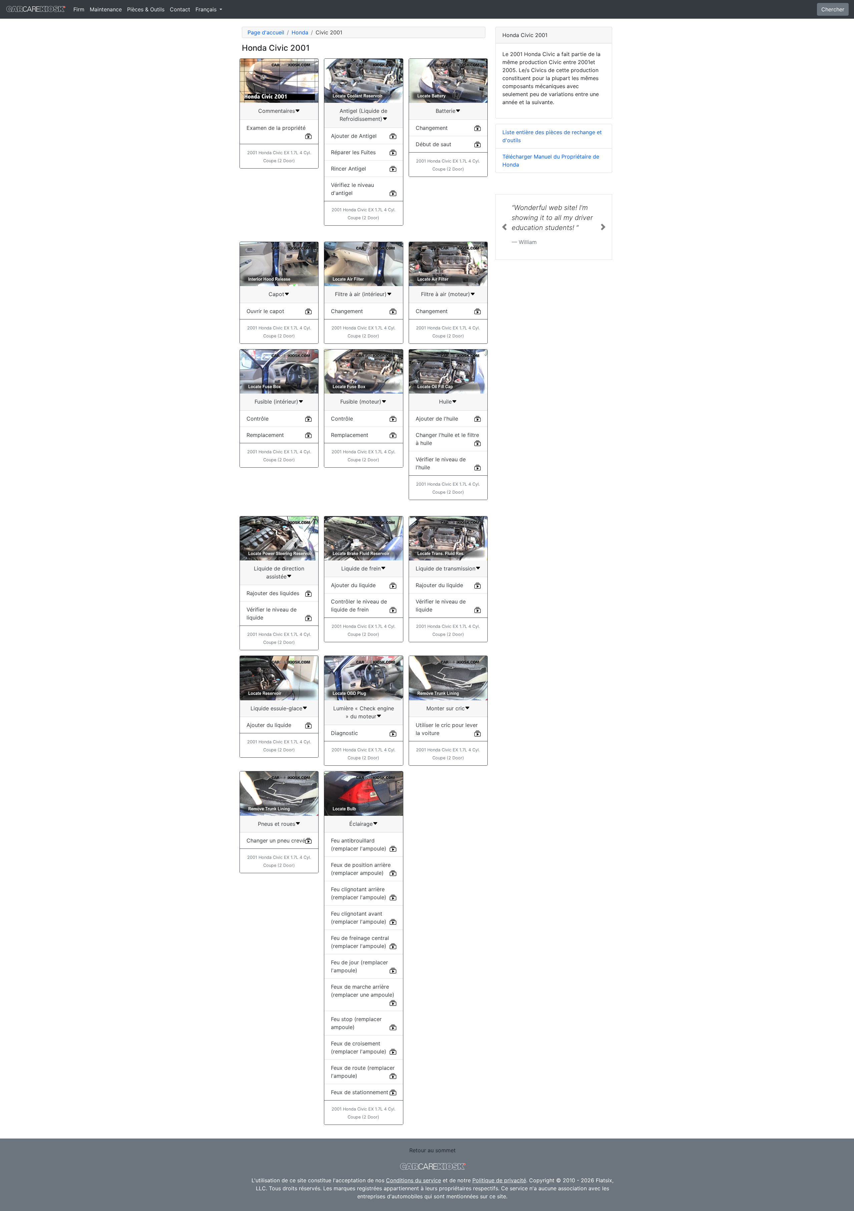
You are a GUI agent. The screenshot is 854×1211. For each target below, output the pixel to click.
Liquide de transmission (445, 568)
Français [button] (206, 9)
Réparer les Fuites (353, 152)
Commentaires (276, 110)
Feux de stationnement (359, 1092)
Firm (78, 9)
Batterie (445, 110)
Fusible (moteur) (360, 401)
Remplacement (265, 435)
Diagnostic (344, 733)
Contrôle (258, 418)
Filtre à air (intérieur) (361, 294)
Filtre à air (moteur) (445, 294)
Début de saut (433, 144)
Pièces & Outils (145, 9)
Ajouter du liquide (353, 585)
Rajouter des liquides (273, 593)
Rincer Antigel (348, 168)
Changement (432, 128)
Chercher (832, 9)
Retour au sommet (432, 1150)
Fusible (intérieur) (276, 401)
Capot (276, 294)
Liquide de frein (361, 568)
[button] (504, 227)
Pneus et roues (276, 823)
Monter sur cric (445, 708)
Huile (445, 401)
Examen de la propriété (276, 128)
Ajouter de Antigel (354, 136)
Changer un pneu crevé (276, 840)
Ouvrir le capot (265, 311)
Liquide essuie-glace (276, 708)
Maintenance (106, 9)
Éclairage (361, 823)
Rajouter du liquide (439, 585)
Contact (180, 9)
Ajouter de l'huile (437, 418)
